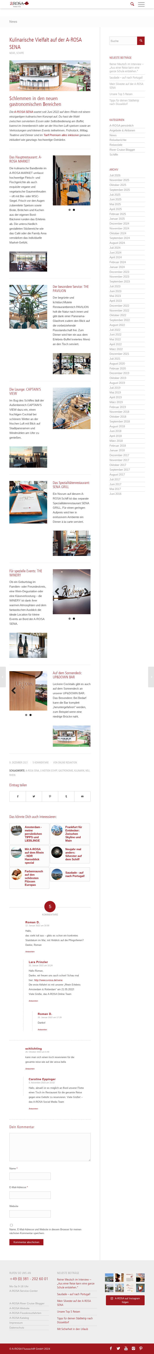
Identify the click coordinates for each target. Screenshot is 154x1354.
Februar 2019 (117, 407)
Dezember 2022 (119, 305)
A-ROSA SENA (23, 111)
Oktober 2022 (117, 315)
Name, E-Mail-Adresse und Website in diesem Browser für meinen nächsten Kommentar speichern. (45, 1231)
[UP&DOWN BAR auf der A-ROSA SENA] (50, 75)
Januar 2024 (117, 267)
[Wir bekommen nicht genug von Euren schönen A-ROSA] (140, 1277)
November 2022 (119, 310)
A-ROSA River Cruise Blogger (27, 1303)
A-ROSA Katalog (19, 1317)
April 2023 (115, 300)
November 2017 (119, 460)
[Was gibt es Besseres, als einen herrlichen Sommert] (140, 1288)
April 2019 (115, 397)
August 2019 (117, 382)
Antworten (30, 951)
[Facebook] (111, 1348)
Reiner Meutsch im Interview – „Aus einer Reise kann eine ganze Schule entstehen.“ (126, 68)
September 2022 (119, 320)
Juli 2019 (114, 387)
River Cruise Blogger (122, 149)
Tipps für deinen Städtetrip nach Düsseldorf (124, 102)
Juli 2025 (114, 194)
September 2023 (119, 281)
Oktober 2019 (117, 378)
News (13, 21)
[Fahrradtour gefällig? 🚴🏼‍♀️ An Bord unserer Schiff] (109, 1288)
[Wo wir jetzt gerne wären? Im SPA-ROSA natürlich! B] (119, 1277)
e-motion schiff (48, 770)
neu (87, 770)
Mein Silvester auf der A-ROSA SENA (126, 85)
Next (85, 180)
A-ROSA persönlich (121, 125)
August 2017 (117, 474)
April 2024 (115, 257)
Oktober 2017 (117, 465)
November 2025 (119, 180)
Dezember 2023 (119, 271)
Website (13, 1206)
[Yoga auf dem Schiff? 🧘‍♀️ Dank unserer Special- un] (130, 1277)
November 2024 (119, 228)
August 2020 (117, 363)
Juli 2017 (114, 479)
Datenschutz (16, 1327)
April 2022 (115, 344)
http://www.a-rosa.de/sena (48, 980)
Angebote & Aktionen (122, 130)
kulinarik (79, 770)
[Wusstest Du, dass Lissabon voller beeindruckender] (119, 1288)
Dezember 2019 (119, 373)
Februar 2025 (117, 214)
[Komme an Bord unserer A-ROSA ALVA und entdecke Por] (109, 1277)
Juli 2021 (114, 358)
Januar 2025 (117, 218)
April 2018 (115, 435)
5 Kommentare (41, 762)
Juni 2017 (115, 484)
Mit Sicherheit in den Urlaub (72, 1329)
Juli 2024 (114, 247)
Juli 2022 (114, 329)
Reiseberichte (117, 140)
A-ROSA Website (19, 1308)
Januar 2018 (117, 450)
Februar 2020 (117, 368)
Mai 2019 (115, 392)
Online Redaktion (67, 762)
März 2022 (116, 349)
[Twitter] (118, 1348)
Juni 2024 (115, 252)
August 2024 (117, 242)
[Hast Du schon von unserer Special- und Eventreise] (130, 1288)
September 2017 (119, 469)
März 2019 (116, 402)
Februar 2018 (117, 445)
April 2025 (115, 209)
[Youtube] (126, 1348)
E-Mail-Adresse (18, 1187)
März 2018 (116, 440)
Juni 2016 (115, 493)
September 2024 (119, 238)
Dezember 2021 (119, 353)
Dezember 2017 (119, 455)
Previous (58, 180)
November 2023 (119, 276)
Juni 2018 (115, 431)
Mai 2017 (115, 489)
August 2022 (117, 325)
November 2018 (119, 411)
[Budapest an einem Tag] (151, 677)
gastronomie (65, 770)
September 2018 (119, 421)
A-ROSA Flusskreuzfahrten (25, 1312)
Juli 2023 (114, 286)
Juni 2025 (115, 199)
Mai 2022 (115, 339)
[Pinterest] (141, 1348)
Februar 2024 (117, 262)
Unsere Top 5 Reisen (121, 94)
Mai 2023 (115, 295)
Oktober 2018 (117, 416)
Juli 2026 (114, 175)
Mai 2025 (115, 204)
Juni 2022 (115, 334)
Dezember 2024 (119, 223)
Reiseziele (115, 144)
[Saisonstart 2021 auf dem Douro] (3, 677)
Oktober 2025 (117, 184)
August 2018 (117, 426)
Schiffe (20, 53)
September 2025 (119, 189)
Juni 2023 (115, 291)
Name (13, 1168)
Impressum (16, 1322)
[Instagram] (133, 1348)
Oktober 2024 (117, 233)
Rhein (12, 775)
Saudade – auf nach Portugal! (126, 77)
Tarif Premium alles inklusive (61, 135)
